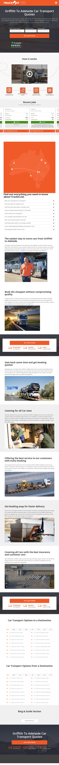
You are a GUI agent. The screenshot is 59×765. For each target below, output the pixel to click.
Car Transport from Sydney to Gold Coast (17, 699)
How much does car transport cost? (14, 204)
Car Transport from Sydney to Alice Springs (42, 688)
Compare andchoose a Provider (36, 94)
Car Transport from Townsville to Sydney (17, 650)
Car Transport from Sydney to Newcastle (41, 699)
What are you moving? (15, 28)
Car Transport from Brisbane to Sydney (16, 636)
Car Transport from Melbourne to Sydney (42, 639)
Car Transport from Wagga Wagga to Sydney (42, 646)
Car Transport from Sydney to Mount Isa (16, 702)
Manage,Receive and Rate (50, 94)
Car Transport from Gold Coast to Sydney (17, 653)
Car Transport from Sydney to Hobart (16, 685)
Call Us (23, 2)
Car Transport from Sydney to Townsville (17, 695)
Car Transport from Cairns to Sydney (16, 643)
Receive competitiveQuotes (22, 94)
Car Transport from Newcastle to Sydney (41, 653)
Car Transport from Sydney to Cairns (16, 688)
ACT (45, 629)
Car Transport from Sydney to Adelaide (41, 678)
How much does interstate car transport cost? (17, 207)
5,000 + (44, 347)
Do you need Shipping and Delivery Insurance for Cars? (20, 226)
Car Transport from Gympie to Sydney (41, 657)
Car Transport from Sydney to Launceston (42, 695)
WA (26, 629)
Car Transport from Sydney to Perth (16, 678)
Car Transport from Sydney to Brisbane (16, 681)
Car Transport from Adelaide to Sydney (41, 632)
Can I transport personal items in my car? (16, 216)
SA (32, 629)
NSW (8, 629)
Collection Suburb (29, 28)
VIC (20, 629)
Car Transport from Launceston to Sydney (42, 650)
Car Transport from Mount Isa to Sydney (16, 657)
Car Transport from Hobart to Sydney (16, 639)
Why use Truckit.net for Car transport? (15, 201)
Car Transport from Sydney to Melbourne (42, 685)
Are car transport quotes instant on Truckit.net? (18, 210)
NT (50, 629)
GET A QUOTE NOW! (29, 36)
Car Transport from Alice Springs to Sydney (42, 643)
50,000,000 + (17, 347)
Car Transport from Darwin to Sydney (41, 636)
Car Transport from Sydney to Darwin (41, 681)
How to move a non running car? (13, 213)
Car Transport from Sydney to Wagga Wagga (42, 692)
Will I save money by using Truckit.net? (15, 220)
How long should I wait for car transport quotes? (18, 223)
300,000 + (31, 347)
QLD (14, 629)
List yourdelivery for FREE (9, 94)
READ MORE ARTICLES (29, 720)
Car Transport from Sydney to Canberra (16, 692)
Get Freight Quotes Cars (11, 131)
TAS (38, 629)
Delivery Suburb (41, 28)
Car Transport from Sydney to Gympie (41, 702)
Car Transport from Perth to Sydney (16, 632)
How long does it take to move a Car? (15, 229)
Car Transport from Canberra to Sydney (16, 646)
